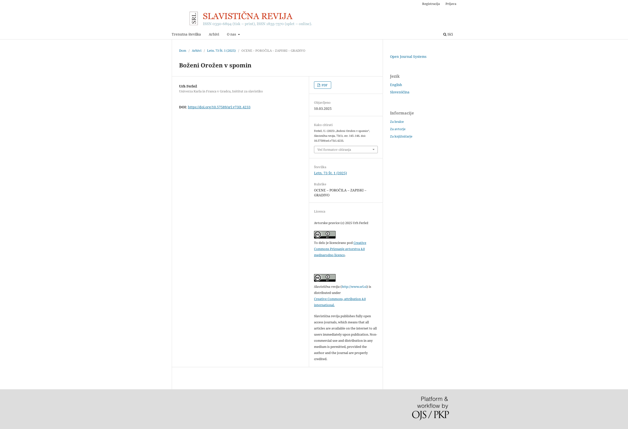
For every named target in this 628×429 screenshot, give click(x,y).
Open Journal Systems (408, 56)
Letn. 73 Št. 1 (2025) (221, 50)
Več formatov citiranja (334, 149)
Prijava (450, 3)
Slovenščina (399, 92)
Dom (182, 50)
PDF (324, 85)
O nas (232, 34)
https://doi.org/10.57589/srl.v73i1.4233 (219, 107)
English (396, 84)
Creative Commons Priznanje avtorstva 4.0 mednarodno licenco (340, 248)
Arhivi (214, 34)
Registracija (431, 3)
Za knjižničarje (401, 136)
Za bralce (397, 121)
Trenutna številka (186, 34)
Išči (449, 34)
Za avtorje (398, 129)
